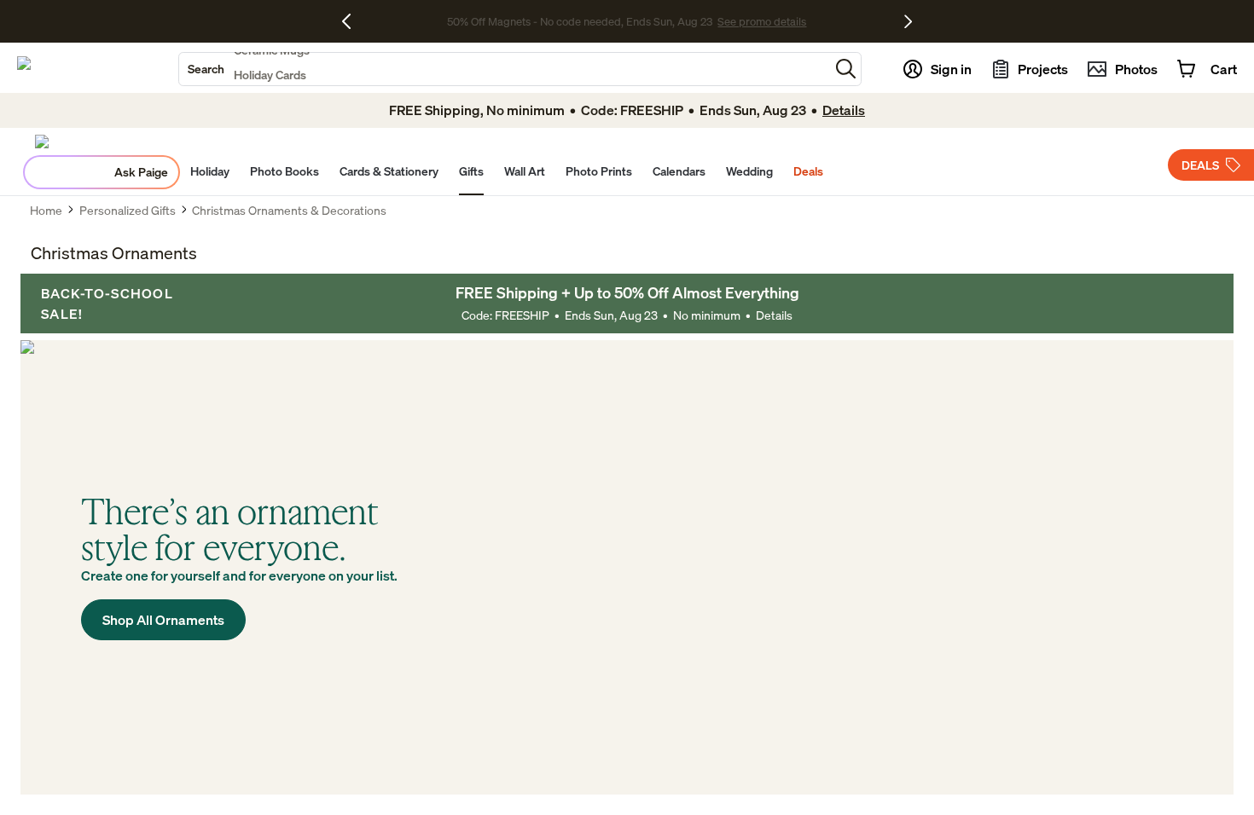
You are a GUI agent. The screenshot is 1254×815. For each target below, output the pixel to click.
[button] (846, 69)
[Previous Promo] (352, 21)
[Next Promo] (908, 21)
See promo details (761, 21)
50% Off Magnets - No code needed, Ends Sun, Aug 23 (579, 21)
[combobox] (504, 69)
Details (774, 315)
